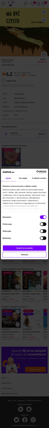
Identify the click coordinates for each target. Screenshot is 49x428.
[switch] (43, 224)
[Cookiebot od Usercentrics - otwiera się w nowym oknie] (36, 171)
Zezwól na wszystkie (24, 248)
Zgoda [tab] (8, 178)
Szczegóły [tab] (23, 178)
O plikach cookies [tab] (39, 178)
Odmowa (24, 255)
